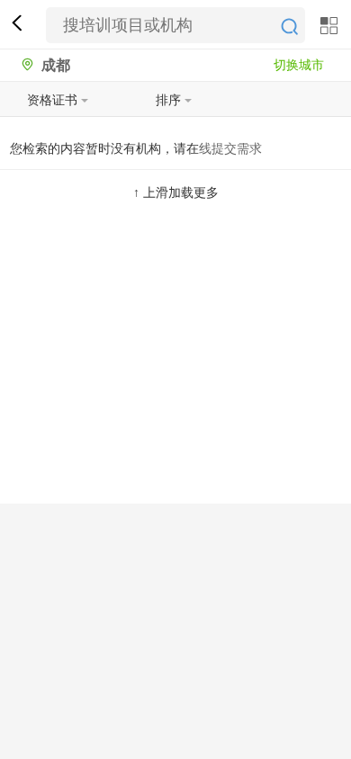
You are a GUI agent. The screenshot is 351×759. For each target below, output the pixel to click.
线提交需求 (230, 148)
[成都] (23, 65)
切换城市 (299, 65)
